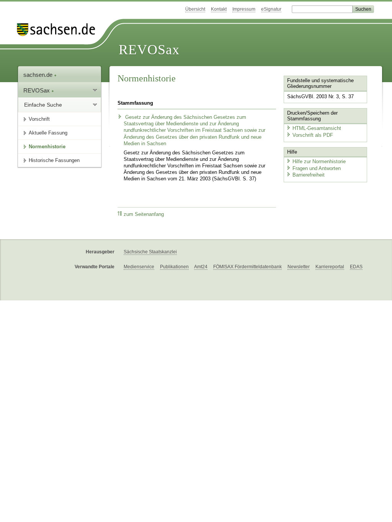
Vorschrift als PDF (312, 135)
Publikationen (174, 266)
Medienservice (139, 266)
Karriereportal (329, 266)
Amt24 (200, 266)
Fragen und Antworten (316, 168)
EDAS (356, 266)
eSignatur (271, 9)
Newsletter (298, 266)
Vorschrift (39, 119)
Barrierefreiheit (308, 175)
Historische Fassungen (54, 160)
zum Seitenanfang (144, 214)
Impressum (243, 9)
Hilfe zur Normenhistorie (319, 161)
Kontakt (219, 9)
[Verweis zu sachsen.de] (59, 29)
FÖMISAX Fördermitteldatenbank (247, 266)
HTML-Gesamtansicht (316, 128)
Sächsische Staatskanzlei (150, 252)
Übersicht (195, 9)
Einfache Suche (43, 105)
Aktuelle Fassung (48, 133)
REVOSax (149, 49)
